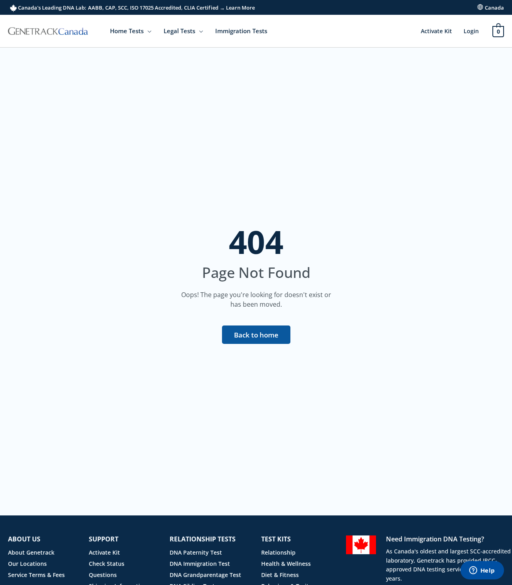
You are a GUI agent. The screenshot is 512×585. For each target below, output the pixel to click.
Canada (494, 7)
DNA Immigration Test (200, 563)
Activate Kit (436, 31)
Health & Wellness (286, 563)
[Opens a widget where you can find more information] (482, 571)
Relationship (278, 552)
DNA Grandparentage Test (205, 575)
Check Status (106, 563)
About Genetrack (31, 552)
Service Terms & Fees (36, 575)
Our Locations (27, 563)
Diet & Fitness (280, 575)
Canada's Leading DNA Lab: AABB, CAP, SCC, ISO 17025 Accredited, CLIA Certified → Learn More (136, 7)
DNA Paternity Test (196, 552)
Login (471, 31)
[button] (148, 31)
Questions (103, 575)
